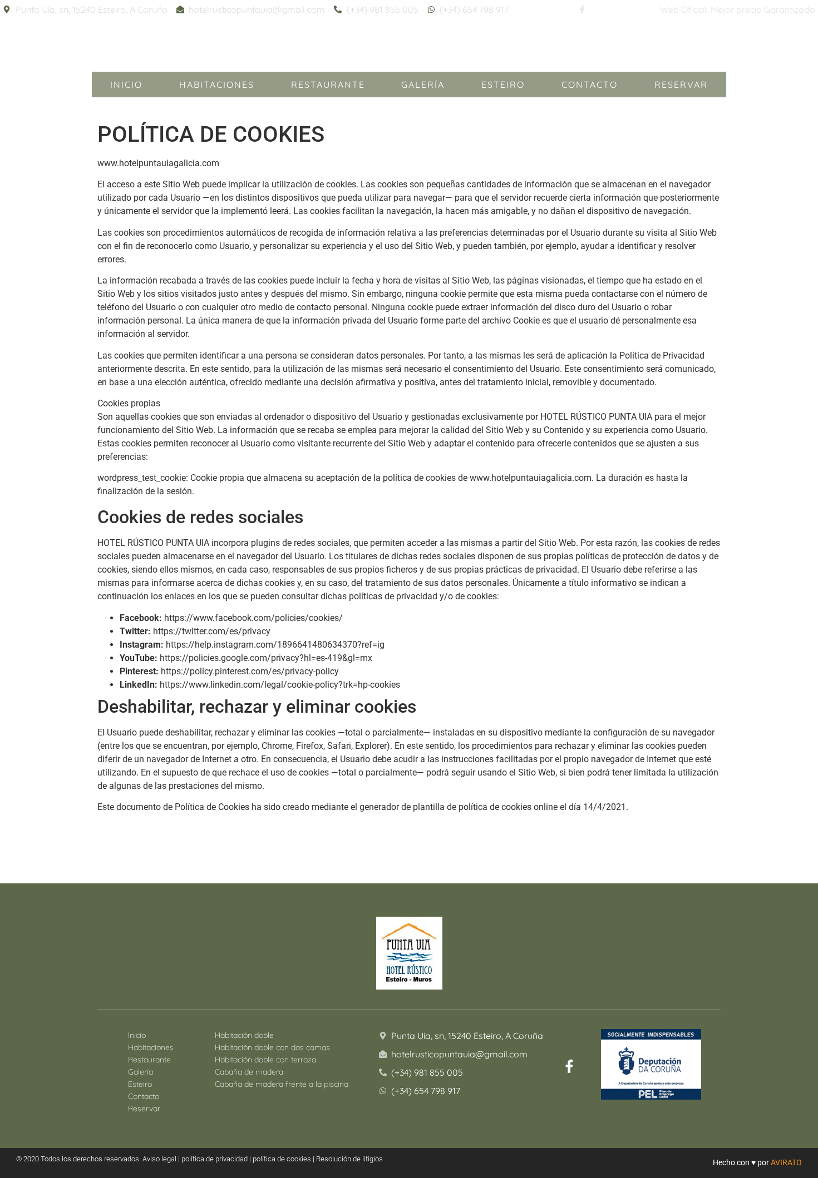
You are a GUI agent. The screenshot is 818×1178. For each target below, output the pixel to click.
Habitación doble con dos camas (272, 1047)
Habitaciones (216, 84)
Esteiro (503, 84)
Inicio (126, 84)
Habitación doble (244, 1035)
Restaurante (328, 84)
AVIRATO (786, 1162)
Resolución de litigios (349, 1159)
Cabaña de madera (249, 1072)
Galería (423, 84)
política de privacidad (214, 1159)
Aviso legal (159, 1159)
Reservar (681, 84)
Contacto (589, 84)
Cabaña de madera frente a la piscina (281, 1084)
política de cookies (282, 1159)
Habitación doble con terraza (265, 1060)
